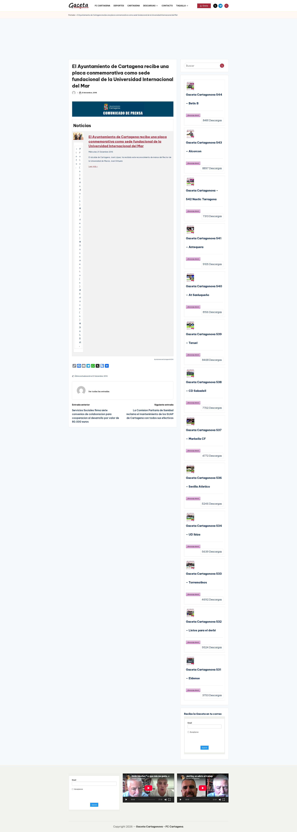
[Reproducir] (126, 799)
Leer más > (93, 166)
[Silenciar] (166, 799)
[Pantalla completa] (169, 799)
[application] (148, 788)
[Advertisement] (148, 36)
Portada (71, 15)
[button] (204, 5)
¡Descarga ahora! (193, 115)
